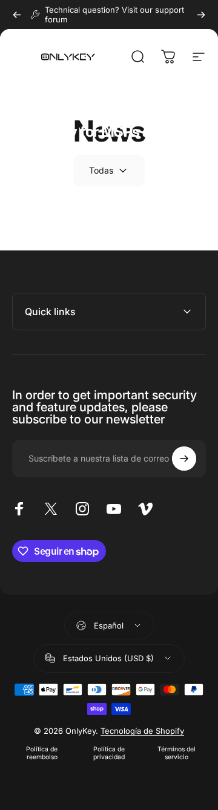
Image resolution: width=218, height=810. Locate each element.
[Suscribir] (184, 458)
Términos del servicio (176, 753)
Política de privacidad (109, 753)
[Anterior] (17, 14)
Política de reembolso (42, 753)
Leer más (40, 176)
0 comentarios (160, 106)
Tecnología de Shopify (142, 731)
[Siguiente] (201, 14)
